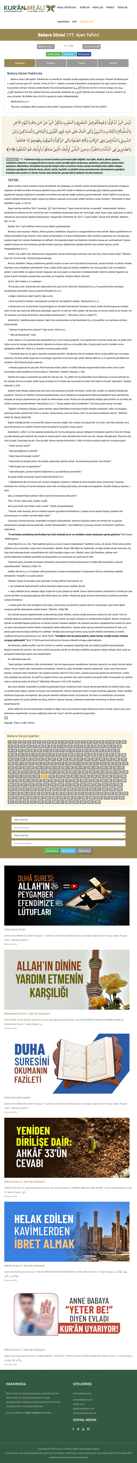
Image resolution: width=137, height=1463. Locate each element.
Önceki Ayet (46, 46)
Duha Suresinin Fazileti (17, 1097)
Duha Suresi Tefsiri (15, 929)
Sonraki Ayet (90, 46)
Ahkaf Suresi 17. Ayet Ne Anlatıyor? (24, 1349)
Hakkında (20, 63)
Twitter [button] (70, 54)
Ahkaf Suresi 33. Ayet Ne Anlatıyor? (24, 1181)
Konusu (51, 63)
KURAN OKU (87, 21)
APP (74, 21)
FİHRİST (110, 7)
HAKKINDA (63, 21)
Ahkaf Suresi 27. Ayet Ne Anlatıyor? (24, 1265)
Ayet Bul (85, 850)
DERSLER (122, 7)
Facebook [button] (84, 54)
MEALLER (98, 7)
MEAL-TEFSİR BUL (67, 7)
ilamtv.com (79, 1404)
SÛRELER (85, 7)
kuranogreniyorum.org (85, 1413)
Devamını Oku (10, 944)
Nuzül (82, 63)
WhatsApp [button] (54, 54)
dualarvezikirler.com (83, 1408)
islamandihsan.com (83, 1399)
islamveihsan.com (82, 1393)
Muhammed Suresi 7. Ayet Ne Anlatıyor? (27, 1013)
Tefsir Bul (69, 850)
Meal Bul (53, 850)
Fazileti (113, 63)
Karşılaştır (13, 159)
